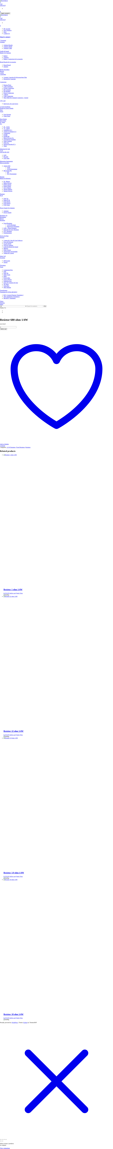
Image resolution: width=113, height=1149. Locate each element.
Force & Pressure (8, 242)
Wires (1, 304)
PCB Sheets (7, 202)
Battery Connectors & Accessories (13, 59)
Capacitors (3, 74)
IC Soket (2, 122)
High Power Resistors (13, 226)
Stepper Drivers (8, 191)
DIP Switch (7, 261)
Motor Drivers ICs (9, 138)
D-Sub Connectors (9, 88)
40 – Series (7, 127)
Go (45, 306)
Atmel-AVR (7, 166)
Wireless (2, 303)
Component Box (8, 270)
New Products (7, 30)
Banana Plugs (7, 85)
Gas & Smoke (7, 243)
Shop (5, 32)
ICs (1, 124)
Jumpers (6, 66)
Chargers (6, 57)
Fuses (1, 111)
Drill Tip (6, 198)
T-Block (6, 94)
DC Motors (7, 181)
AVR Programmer (12, 169)
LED (5, 155)
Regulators (3, 217)
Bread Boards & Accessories (8, 62)
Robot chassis (7, 184)
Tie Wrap (6, 284)
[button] (56, 37)
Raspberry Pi (3, 215)
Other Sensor (7, 250)
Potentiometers (8, 233)
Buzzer (2, 71)
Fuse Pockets (7, 114)
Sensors (2, 237)
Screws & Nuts (4, 236)
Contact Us (7, 33)
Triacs (1, 301)
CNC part (2, 100)
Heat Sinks (3, 120)
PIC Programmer (12, 174)
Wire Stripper (7, 287)
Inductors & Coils (5, 149)
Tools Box (6, 286)
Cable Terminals (8, 86)
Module (2, 177)
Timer (5, 146)
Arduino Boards (8, 45)
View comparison (5, 1148)
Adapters (6, 211)
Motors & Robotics (5, 178)
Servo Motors (7, 188)
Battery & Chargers (5, 53)
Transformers (3, 290)
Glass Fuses (7, 116)
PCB (1, 195)
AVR (8, 167)
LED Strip (6, 158)
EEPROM (6, 136)
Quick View (19, 593)
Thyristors (3, 265)
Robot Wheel (7, 186)
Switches (2, 258)
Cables (2, 73)
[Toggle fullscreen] (2, 1139)
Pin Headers (7, 91)
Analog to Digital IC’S (10, 131)
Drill (5, 271)
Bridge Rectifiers (4, 69)
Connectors (3, 82)
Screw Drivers (8, 279)
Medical (6, 248)
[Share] (4, 1139)
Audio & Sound (4, 51)
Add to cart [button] (12, 593)
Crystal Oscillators (5, 106)
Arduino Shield (8, 46)
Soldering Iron (8, 281)
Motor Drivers (7, 183)
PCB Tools (7, 205)
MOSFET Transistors (10, 298)
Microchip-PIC (8, 170)
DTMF (6, 135)
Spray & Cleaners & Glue (11, 282)
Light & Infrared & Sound (11, 247)
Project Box (7, 278)
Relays (2, 219)
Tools (1, 267)
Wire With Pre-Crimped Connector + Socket (16, 97)
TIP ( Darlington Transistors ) (12, 296)
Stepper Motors (8, 189)
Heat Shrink (3, 119)
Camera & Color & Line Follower (13, 240)
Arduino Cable (8, 48)
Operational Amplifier (10, 139)
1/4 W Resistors (11, 225)
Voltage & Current (9, 253)
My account (7, 29)
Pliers (5, 276)
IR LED (6, 156)
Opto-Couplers (8, 141)
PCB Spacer (7, 203)
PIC (8, 172)
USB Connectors (8, 96)
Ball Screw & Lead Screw (11, 103)
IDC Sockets (7, 90)
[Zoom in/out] (0, 1139)
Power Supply (7, 212)
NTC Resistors (8, 231)
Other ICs (6, 143)
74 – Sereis (7, 128)
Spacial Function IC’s (10, 144)
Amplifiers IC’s (8, 130)
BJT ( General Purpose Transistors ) (13, 295)
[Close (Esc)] (6, 1139)
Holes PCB (7, 200)
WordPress (15, 1022)
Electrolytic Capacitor (10, 79)
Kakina (25, 1022)
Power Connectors (9, 93)
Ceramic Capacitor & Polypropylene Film (15, 77)
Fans (1, 110)
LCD (1, 150)
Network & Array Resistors (11, 229)
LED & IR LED (4, 152)
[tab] (56, 37)
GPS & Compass (8, 245)
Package (2, 194)
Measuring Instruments (6, 161)
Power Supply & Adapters (7, 208)
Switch (5, 262)
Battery (6, 56)
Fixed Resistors (8, 223)
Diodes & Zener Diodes (6, 108)
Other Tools (7, 275)
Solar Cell (3, 256)
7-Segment (3, 40)
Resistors (2, 220)
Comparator (7, 133)
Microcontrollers (4, 163)
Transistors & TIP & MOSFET (8, 292)
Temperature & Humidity (11, 251)
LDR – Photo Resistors (10, 228)
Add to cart (3, 329)
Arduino (2, 42)
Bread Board (7, 65)
